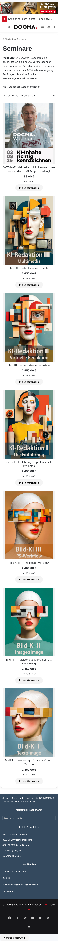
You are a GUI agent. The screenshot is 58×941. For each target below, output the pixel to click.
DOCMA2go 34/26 (11, 855)
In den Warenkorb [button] (29, 187)
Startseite (10, 39)
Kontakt (6, 878)
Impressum (7, 891)
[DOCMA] (26, 27)
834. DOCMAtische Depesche (17, 834)
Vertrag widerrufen (14, 937)
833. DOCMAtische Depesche (17, 839)
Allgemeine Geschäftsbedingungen (20, 884)
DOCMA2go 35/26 (11, 850)
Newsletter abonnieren (14, 871)
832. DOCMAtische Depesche (17, 845)
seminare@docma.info (16, 78)
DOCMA (51, 904)
